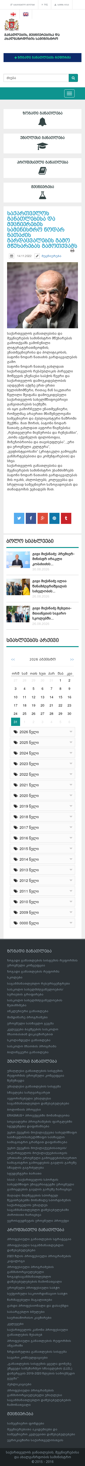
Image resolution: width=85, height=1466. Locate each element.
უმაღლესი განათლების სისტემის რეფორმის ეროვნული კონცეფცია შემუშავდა (35, 1075)
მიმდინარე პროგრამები (27, 1017)
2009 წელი (28, 912)
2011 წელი (28, 891)
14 (51, 697)
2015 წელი (28, 848)
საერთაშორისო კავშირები (29, 1317)
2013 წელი (28, 869)
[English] (26, 14)
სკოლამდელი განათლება (29, 1040)
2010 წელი (28, 901)
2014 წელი (28, 859)
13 (42, 697)
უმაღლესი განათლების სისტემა (34, 1086)
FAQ (45, 5)
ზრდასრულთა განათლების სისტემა (37, 1351)
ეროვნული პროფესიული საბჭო (33, 1287)
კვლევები (15, 1324)
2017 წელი (28, 827)
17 (15, 705)
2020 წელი (28, 795)
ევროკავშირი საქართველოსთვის (35, 1440)
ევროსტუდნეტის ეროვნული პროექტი (38, 1220)
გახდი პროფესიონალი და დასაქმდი (37, 1305)
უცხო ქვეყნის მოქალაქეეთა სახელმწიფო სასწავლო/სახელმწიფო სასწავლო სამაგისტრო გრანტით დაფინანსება (42, 1137)
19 (33, 705)
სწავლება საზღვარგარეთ (28, 1092)
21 (51, 705)
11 (24, 697)
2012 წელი (28, 880)
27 (15, 680)
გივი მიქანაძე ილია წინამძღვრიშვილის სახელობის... (49, 586)
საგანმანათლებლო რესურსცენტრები (38, 983)
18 (24, 705)
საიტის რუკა (62, 5)
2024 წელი (28, 753)
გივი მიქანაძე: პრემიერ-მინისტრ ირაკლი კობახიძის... (53, 559)
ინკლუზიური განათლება (27, 1011)
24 (15, 713)
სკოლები (14, 977)
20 (42, 705)
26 (33, 713)
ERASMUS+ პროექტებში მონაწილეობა (38, 1115)
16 (69, 697)
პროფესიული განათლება (42, 162)
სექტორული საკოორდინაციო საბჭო (37, 1293)
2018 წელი (28, 816)
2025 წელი (28, 742)
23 (69, 705)
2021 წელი (28, 785)
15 (60, 697)
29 (33, 680)
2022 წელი (28, 774)
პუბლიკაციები (19, 1384)
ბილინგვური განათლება (28, 1052)
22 (60, 705)
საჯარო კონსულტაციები (27, 1357)
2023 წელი (28, 763)
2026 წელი (28, 731)
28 (24, 680)
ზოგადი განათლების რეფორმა (33, 971)
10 (15, 697)
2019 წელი (28, 806)
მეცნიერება (42, 187)
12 (33, 697)
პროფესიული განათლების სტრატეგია (39, 1239)
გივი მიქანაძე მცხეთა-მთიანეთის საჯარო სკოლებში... (52, 613)
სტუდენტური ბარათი (24, 1173)
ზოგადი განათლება (43, 113)
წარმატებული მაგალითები (29, 1300)
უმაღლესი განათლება (42, 138)
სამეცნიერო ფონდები (25, 1423)
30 (42, 680)
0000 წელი (28, 923)
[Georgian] (13, 14)
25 (24, 713)
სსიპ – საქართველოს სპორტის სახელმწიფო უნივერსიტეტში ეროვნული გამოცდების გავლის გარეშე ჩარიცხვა (40, 1184)
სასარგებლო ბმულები (23, 5)
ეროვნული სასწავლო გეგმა (30, 1023)
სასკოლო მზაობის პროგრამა (31, 1046)
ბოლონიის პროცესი (24, 1109)
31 (51, 680)
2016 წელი (28, 838)
